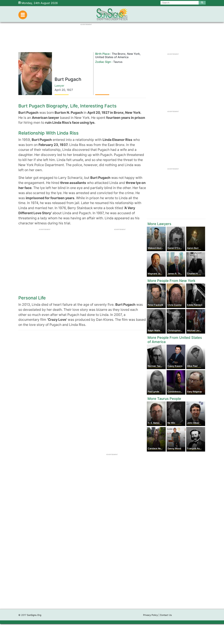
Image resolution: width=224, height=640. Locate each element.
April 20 (60, 90)
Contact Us (166, 615)
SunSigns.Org (34, 615)
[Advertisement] (112, 556)
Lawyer (59, 85)
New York (133, 53)
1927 (70, 90)
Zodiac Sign (103, 62)
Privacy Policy (150, 615)
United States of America (111, 57)
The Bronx (118, 53)
